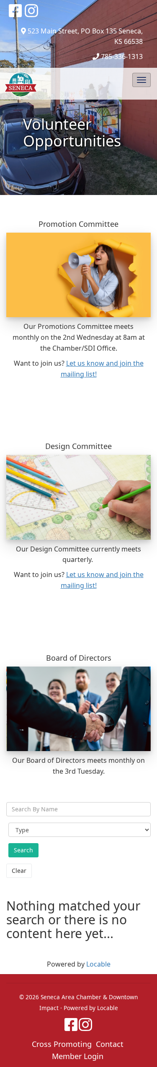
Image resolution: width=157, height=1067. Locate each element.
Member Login (77, 1056)
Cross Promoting (62, 1044)
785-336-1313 (122, 56)
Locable (98, 964)
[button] (141, 80)
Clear (19, 871)
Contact (110, 1044)
